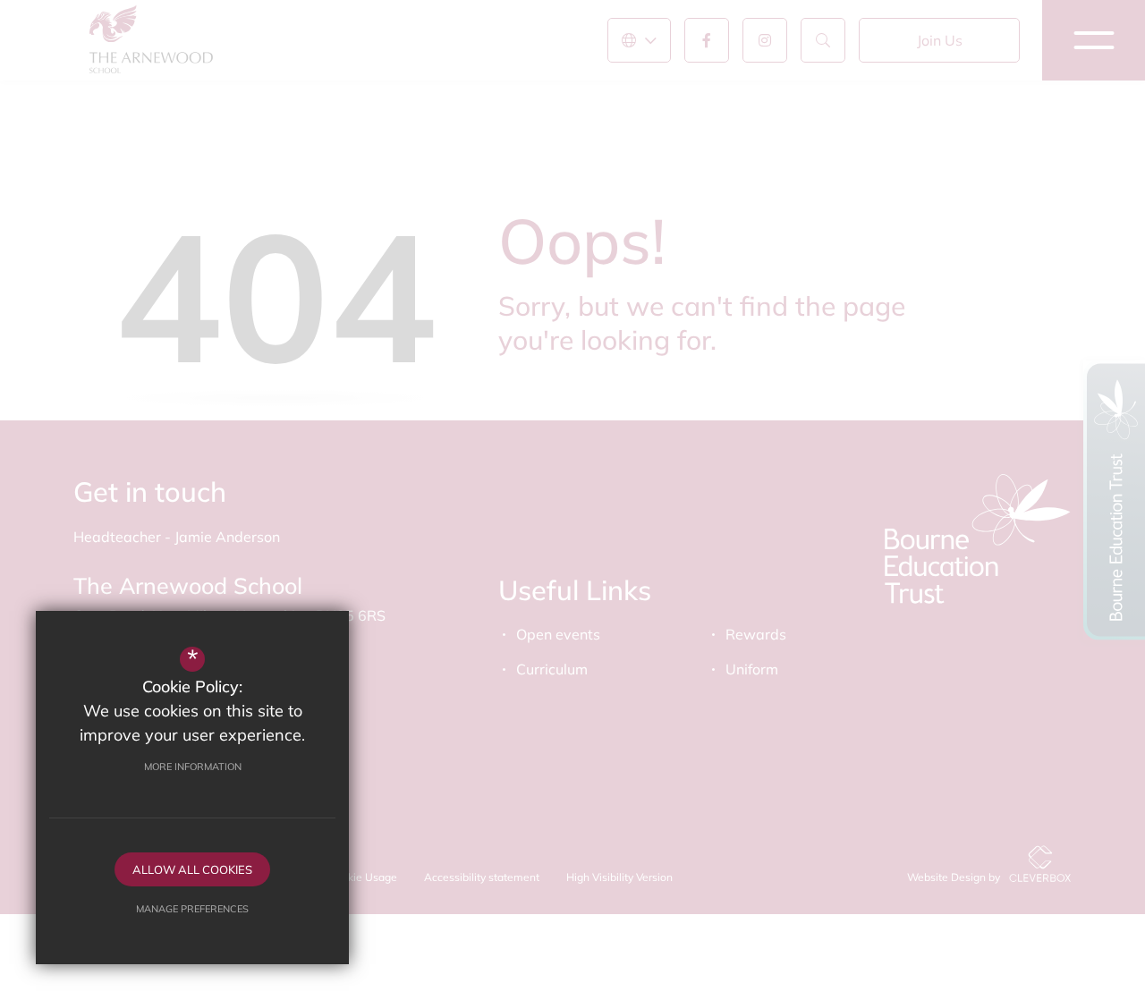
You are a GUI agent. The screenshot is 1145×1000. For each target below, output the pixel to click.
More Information (193, 766)
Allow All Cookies (192, 869)
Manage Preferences (192, 909)
